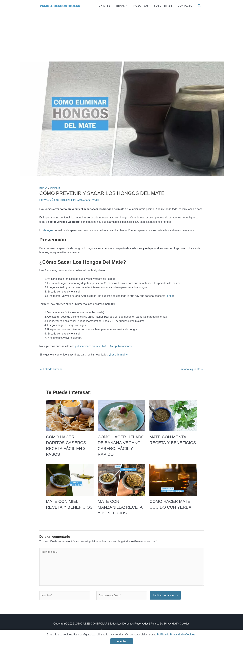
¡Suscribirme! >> (118, 354)
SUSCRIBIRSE (163, 5)
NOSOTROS (141, 5)
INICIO (43, 188)
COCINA (55, 188)
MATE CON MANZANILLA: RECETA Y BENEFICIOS (120, 507)
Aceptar (121, 641)
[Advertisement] (121, 37)
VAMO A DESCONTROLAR (91, 623)
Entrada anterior (51, 369)
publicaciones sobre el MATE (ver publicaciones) (103, 346)
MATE (95, 199)
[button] (126, 5)
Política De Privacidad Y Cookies (170, 623)
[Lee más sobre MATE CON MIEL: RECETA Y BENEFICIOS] (70, 479)
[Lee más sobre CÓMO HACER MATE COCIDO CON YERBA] (173, 479)
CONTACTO (185, 5)
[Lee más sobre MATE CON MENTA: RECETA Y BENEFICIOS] (173, 415)
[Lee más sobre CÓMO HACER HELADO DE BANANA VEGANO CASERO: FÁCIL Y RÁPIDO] (121, 415)
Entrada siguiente (191, 369)
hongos (48, 230)
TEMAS (120, 5)
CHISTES (104, 5)
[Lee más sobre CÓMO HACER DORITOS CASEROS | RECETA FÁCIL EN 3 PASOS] (70, 415)
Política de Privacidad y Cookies (176, 634)
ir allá (170, 295)
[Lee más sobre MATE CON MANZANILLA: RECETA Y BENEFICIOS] (121, 479)
